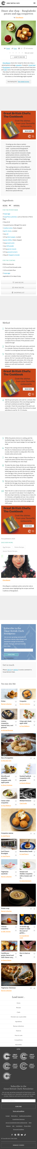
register (15, 670)
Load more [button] (17, 997)
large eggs (7, 214)
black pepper (11, 237)
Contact (8, 1116)
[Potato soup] (18, 895)
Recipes (18, 1007)
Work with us (14, 1116)
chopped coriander (14, 255)
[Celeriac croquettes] (9, 919)
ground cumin (10, 243)
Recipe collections (18, 1026)
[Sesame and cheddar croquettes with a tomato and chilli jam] (28, 864)
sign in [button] (9, 670)
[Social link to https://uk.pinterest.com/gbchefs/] (15, 1135)
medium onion (8, 228)
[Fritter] (9, 694)
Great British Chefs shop (19, 1119)
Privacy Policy (27, 1126)
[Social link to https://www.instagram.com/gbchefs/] (18, 1135)
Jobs (13, 1126)
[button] (34, 3)
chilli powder (10, 246)
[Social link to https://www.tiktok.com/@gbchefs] (25, 1135)
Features (18, 1030)
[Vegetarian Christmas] (18, 974)
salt (7, 234)
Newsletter (18, 1044)
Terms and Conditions (18, 1129)
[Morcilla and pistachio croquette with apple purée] (9, 769)
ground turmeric (12, 252)
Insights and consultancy (25, 1116)
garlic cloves (8, 231)
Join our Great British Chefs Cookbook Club (16, 1122)
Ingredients (18, 1021)
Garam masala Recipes (10, 551)
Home (18, 1003)
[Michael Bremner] (28, 793)
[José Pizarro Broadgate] (9, 844)
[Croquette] (28, 694)
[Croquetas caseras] (18, 819)
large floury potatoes (10, 217)
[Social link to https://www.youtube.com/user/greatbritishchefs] (22, 1135)
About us (8, 1126)
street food (31, 65)
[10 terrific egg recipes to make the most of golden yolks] (28, 919)
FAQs (30, 1122)
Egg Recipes (7, 547)
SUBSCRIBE (11, 654)
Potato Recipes (19, 547)
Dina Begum (19, 17)
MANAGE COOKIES (18, 1145)
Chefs (18, 1012)
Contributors (19, 1126)
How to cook (18, 1035)
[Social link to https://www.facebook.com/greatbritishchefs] (12, 1135)
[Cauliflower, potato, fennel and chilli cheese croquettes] (9, 946)
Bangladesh (6, 67)
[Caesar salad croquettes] (9, 793)
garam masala (11, 249)
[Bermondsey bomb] (28, 844)
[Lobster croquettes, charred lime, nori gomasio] (9, 714)
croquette (18, 65)
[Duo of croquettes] (18, 744)
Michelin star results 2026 (18, 1017)
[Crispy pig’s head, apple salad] (28, 714)
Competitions (19, 1040)
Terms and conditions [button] (9, 658)
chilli (5, 69)
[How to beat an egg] (28, 946)
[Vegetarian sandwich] (9, 864)
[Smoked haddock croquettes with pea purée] (28, 769)
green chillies (8, 240)
